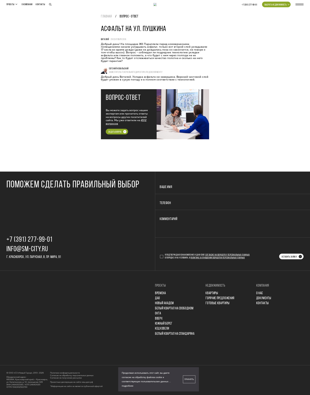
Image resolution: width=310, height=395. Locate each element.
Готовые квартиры (218, 303)
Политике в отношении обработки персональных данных (218, 258)
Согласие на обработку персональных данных (227, 255)
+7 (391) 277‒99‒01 (249, 5)
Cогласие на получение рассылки (66, 378)
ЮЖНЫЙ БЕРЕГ (163, 324)
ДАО (157, 298)
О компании (27, 4)
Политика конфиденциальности (65, 373)
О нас (259, 293)
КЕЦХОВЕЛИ (162, 329)
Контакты (40, 4)
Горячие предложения (220, 298)
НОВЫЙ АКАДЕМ (164, 303)
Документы (263, 298)
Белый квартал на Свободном (174, 308)
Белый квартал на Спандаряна (175, 334)
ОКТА (158, 313)
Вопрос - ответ (129, 16)
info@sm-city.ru (27, 249)
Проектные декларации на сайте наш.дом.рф (71, 382)
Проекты (10, 4)
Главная (106, 16)
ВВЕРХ (159, 319)
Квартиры (212, 293)
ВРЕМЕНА (160, 293)
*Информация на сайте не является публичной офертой (76, 386)
